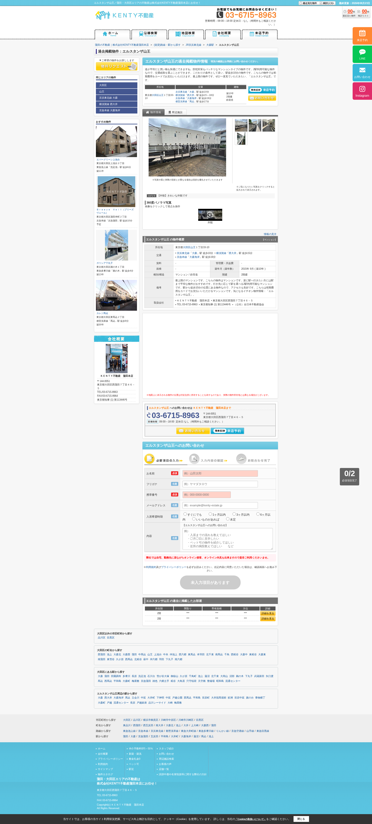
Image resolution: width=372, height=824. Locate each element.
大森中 (244, 654)
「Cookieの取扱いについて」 (250, 819)
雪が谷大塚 (163, 676)
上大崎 (195, 725)
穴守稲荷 (191, 681)
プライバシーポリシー (173, 567)
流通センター (232, 681)
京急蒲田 (146, 681)
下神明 (160, 697)
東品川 (127, 725)
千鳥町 (192, 676)
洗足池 (142, 676)
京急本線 (180, 98)
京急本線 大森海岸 (109, 110)
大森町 (126, 681)
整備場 (211, 681)
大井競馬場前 (218, 697)
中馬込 (142, 654)
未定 (233, 519)
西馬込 (129, 659)
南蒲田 (101, 659)
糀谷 (173, 681)
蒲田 (134, 654)
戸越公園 (177, 697)
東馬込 (191, 654)
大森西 (126, 654)
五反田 (154, 736)
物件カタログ (105, 774)
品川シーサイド (157, 702)
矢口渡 (269, 676)
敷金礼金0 (134, 758)
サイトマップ (105, 769)
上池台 (158, 654)
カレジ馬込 (102, 313)
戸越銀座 (142, 702)
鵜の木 (240, 676)
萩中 (145, 659)
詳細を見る (268, 613)
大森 (191, 91)
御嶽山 (174, 676)
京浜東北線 (181, 91)
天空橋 (202, 681)
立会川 (135, 697)
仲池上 (173, 654)
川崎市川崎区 (186, 719)
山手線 (250, 730)
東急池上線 (129, 730)
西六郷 (182, 654)
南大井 (159, 725)
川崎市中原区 (168, 719)
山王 (161, 95)
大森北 (117, 654)
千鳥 (226, 654)
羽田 (161, 659)
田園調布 (116, 676)
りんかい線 (222, 730)
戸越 (109, 702)
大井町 (151, 697)
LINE (362, 58)
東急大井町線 (188, 730)
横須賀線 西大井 (108, 104)
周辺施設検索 (166, 758)
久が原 (120, 659)
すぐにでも (194, 514)
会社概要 (103, 753)
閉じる (301, 818)
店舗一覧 (164, 769)
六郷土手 (164, 681)
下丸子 (169, 659)
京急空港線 (237, 730)
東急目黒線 (263, 730)
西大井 (190, 95)
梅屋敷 (135, 681)
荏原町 (206, 697)
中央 (165, 654)
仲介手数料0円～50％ (141, 748)
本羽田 (201, 654)
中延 (143, 697)
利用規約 (151, 567)
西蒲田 (101, 654)
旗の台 (250, 697)
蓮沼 (207, 676)
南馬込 (219, 654)
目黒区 (111, 637)
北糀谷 (138, 659)
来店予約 (362, 40)
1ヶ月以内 (219, 514)
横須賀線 (180, 95)
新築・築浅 (135, 753)
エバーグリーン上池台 (108, 159)
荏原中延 (239, 697)
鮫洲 (230, 697)
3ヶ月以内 (243, 514)
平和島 (117, 681)
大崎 (170, 702)
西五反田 (148, 725)
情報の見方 (270, 234)
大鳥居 (181, 681)
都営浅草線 (181, 101)
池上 (109, 654)
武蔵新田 (259, 676)
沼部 (231, 676)
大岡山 (224, 676)
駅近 (131, 769)
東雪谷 (111, 659)
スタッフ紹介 (166, 748)
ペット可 (134, 764)
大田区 (155, 95)
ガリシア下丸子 (104, 263)
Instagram (362, 95)
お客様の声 (165, 764)
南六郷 (178, 659)
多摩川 (126, 676)
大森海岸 (191, 98)
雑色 (155, 681)
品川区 (101, 637)
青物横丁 (260, 697)
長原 (134, 676)
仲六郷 (154, 659)
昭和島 (220, 681)
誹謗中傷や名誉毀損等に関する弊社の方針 (183, 774)
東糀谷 (253, 654)
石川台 (151, 676)
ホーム (101, 748)
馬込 (191, 101)
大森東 (262, 654)
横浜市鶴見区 (150, 719)
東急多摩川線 (206, 730)
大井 (186, 725)
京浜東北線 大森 (108, 97)
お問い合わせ (166, 753)
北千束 (210, 654)
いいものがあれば (207, 519)
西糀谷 (235, 654)
